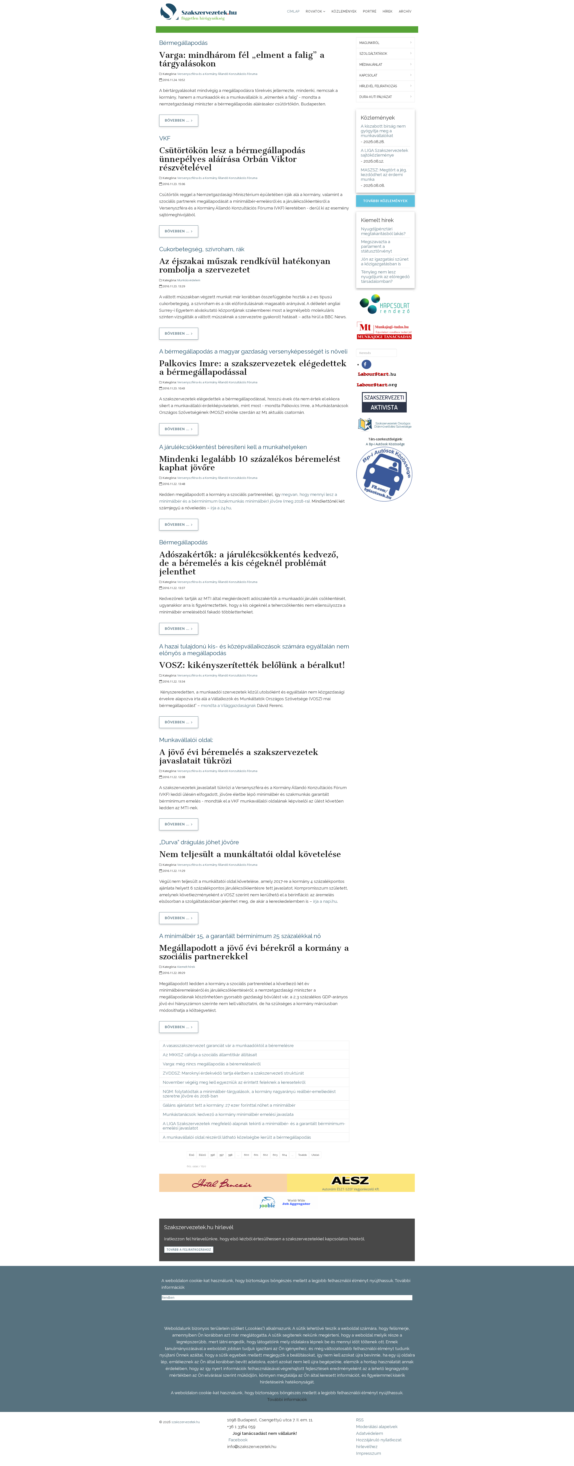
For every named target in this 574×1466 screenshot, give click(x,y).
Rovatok (314, 11)
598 (230, 1154)
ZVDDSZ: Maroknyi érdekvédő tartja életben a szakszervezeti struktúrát (233, 1073)
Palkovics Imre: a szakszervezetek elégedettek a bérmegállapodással (253, 367)
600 (246, 1154)
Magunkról (369, 43)
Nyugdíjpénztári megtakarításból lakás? (383, 231)
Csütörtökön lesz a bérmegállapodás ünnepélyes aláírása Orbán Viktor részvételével (232, 158)
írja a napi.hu (325, 901)
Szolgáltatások (373, 53)
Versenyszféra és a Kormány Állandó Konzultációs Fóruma (217, 74)
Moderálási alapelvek (377, 1426)
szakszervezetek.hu (186, 1422)
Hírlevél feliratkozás (378, 86)
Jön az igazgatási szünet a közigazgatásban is (385, 261)
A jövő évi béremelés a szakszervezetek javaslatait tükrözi (238, 756)
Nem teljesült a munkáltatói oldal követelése (250, 854)
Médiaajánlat (370, 64)
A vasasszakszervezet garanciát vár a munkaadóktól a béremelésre (228, 1045)
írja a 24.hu (221, 507)
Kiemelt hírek (186, 967)
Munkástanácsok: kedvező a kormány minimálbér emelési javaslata (228, 1114)
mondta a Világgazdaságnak (228, 705)
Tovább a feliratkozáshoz (189, 1249)
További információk (287, 1399)
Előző (202, 1154)
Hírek (388, 11)
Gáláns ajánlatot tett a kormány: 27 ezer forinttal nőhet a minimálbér (229, 1105)
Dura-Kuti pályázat (375, 97)
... (238, 1154)
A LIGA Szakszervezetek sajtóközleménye (384, 152)
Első (191, 1154)
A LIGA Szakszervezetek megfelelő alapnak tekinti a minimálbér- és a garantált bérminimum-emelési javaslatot (254, 1125)
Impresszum (368, 1453)
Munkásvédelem (188, 280)
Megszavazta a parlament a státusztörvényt (376, 246)
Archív (405, 11)
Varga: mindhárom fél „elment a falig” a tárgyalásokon (241, 59)
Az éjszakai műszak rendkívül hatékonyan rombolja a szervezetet (244, 265)
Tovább (302, 1154)
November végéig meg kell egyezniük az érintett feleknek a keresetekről (234, 1082)
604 (284, 1154)
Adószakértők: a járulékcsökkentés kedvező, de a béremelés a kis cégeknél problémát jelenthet (249, 563)
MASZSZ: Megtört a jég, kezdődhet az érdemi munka (384, 174)
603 (275, 1154)
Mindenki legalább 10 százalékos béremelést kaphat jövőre (249, 463)
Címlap (293, 11)
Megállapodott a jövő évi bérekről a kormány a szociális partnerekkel (254, 952)
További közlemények (385, 201)
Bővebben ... (177, 120)
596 (213, 1154)
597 (222, 1154)
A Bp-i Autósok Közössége (385, 444)
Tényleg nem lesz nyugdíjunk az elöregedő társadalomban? (385, 276)
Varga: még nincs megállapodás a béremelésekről (212, 1063)
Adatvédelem (369, 1433)
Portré (369, 11)
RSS (360, 1419)
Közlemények (344, 11)
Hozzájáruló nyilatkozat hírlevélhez (379, 1443)
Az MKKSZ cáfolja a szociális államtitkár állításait (210, 1054)
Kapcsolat (368, 75)
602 (265, 1154)
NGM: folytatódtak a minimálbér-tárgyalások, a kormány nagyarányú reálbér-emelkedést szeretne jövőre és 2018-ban (249, 1093)
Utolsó (315, 1154)
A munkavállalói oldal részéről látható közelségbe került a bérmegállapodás (237, 1137)
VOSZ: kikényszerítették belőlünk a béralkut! (252, 665)
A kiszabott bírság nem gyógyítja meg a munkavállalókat (383, 131)
